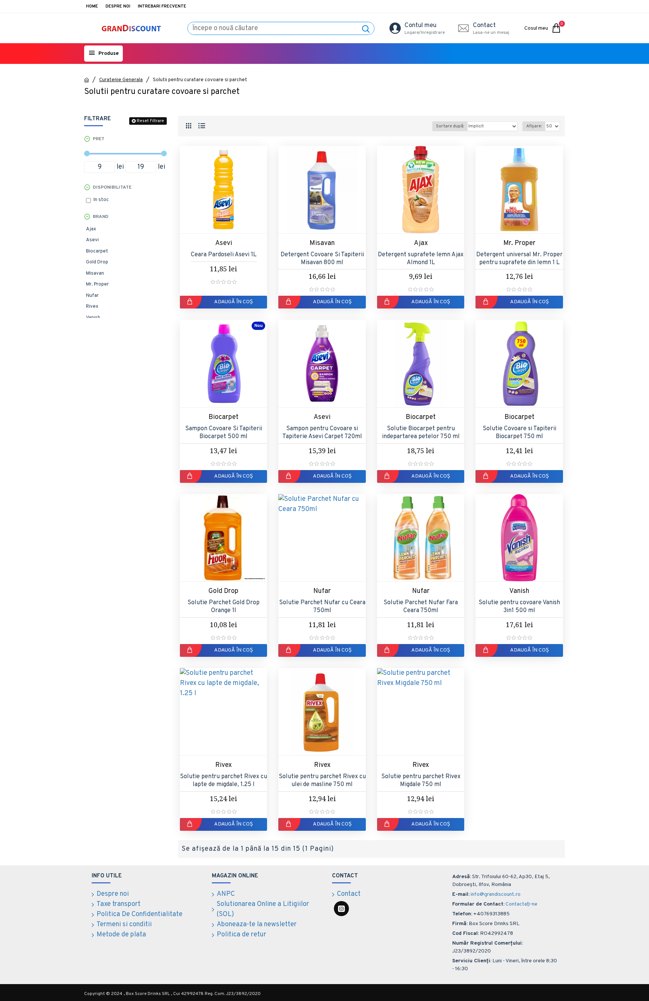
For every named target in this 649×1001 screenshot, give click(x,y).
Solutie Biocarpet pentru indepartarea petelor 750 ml (421, 432)
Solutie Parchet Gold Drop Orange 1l (223, 606)
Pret (98, 139)
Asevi (223, 243)
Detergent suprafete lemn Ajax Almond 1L (420, 258)
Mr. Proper (519, 243)
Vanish (519, 591)
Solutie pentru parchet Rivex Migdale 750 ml (420, 780)
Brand (101, 217)
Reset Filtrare (150, 121)
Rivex (223, 765)
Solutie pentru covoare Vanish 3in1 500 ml (519, 606)
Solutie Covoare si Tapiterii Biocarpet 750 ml (519, 432)
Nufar (322, 591)
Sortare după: (450, 126)
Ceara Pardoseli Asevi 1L (224, 255)
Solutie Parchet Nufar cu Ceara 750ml (322, 606)
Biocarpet (223, 417)
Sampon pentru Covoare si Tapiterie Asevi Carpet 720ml (322, 432)
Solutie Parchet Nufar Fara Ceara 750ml (420, 606)
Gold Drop (223, 591)
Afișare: (534, 126)
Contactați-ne (521, 904)
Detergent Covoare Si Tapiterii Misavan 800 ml (322, 258)
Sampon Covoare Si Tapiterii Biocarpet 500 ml (223, 432)
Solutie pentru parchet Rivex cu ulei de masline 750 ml (322, 780)
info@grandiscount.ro (496, 894)
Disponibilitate (112, 187)
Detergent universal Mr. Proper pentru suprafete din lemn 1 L (519, 258)
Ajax (421, 243)
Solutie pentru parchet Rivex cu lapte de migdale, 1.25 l (223, 780)
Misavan (322, 243)
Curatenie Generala (121, 80)
